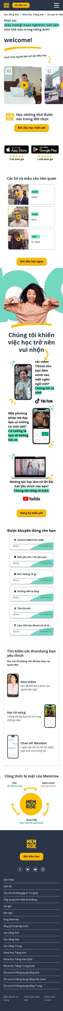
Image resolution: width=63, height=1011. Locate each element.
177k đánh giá (16, 159)
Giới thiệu (9, 879)
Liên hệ (8, 886)
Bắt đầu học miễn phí (31, 127)
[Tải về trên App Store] (16, 149)
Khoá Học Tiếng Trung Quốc (19, 966)
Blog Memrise (11, 919)
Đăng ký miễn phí (31, 513)
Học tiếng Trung (13, 946)
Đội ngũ (8, 912)
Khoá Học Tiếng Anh (33, 14)
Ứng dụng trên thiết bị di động (20, 899)
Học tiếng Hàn (11, 939)
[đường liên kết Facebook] (20, 869)
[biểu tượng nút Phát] (24, 85)
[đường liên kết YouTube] (35, 869)
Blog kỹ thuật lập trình (16, 926)
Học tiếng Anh (11, 14)
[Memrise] (6, 5)
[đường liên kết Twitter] (27, 869)
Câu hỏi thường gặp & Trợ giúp (21, 893)
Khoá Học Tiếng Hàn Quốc (18, 959)
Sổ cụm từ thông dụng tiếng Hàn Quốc (25, 979)
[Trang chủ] (10, 117)
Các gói (7, 906)
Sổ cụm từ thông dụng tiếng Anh (21, 972)
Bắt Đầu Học (21, 5)
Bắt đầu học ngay (31, 261)
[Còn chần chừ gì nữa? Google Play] (45, 149)
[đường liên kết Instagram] (43, 869)
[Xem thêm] (56, 5)
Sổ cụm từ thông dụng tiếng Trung (23, 985)
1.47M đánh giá (45, 159)
